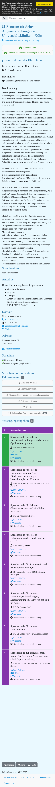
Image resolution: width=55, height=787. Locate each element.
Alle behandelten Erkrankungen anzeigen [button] (27, 413)
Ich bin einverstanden (44, 4)
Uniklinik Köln (29, 48)
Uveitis (29, 407)
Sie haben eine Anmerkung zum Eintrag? (22, 40)
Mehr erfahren (44, 13)
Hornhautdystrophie (29, 389)
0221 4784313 (11, 319)
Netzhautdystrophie (29, 401)
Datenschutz (45, 777)
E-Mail (16, 455)
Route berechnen (12, 349)
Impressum (9, 783)
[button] (8, 764)
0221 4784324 (19, 578)
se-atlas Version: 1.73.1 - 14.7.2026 (19, 777)
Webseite (9, 329)
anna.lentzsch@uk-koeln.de (16, 326)
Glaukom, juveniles (29, 383)
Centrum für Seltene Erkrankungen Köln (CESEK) (29, 53)
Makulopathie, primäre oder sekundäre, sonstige (29, 395)
